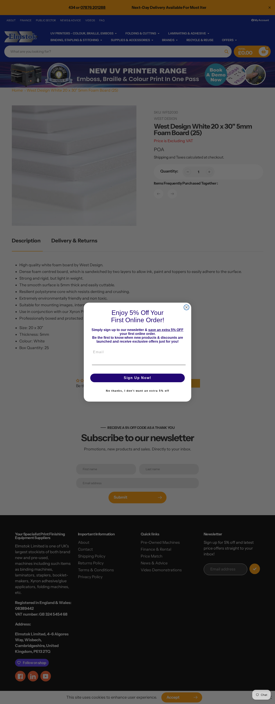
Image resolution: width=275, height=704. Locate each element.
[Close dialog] (186, 307)
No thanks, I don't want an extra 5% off (137, 390)
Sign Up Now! (137, 378)
